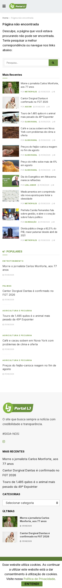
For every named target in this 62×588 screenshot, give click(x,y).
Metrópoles (31, 92)
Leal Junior (30, 185)
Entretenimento (12, 261)
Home (5, 18)
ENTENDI (32, 584)
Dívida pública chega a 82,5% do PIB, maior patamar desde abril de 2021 (39, 232)
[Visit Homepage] (18, 6)
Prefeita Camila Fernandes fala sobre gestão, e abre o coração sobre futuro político (38, 214)
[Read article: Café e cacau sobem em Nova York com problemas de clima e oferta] (10, 133)
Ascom (28, 107)
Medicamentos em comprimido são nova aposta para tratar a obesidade (38, 195)
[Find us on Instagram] (3, 441)
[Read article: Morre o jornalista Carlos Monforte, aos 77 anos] (10, 87)
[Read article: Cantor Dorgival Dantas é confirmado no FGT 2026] (10, 102)
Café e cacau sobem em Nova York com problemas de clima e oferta (38, 132)
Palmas (7, 286)
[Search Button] (53, 62)
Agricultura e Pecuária (17, 310)
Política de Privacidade (39, 579)
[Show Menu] (4, 6)
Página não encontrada (22, 18)
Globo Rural (31, 122)
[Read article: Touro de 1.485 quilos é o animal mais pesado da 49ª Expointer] (10, 118)
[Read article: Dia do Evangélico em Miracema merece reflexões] (10, 181)
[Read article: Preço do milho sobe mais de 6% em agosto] (10, 166)
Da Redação (31, 222)
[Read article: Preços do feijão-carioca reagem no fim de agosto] (10, 151)
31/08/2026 (45, 92)
